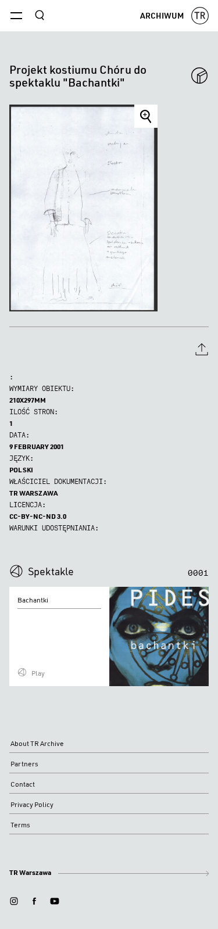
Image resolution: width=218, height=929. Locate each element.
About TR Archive (37, 743)
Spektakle (51, 571)
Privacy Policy (31, 804)
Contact (22, 784)
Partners (24, 763)
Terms (20, 824)
